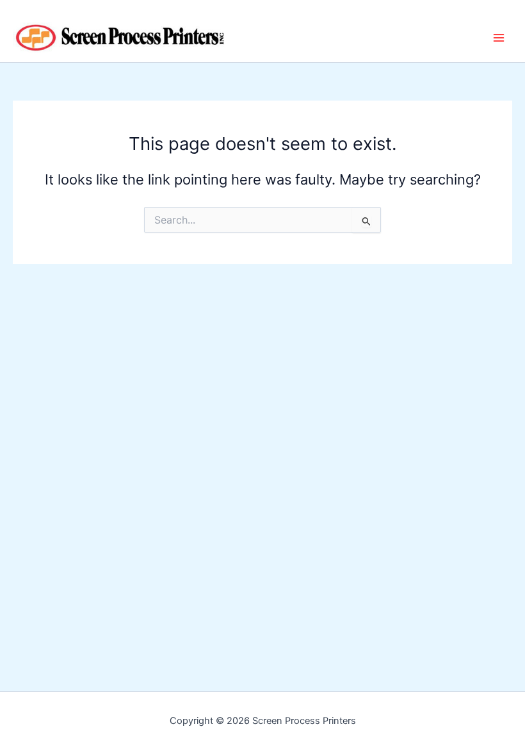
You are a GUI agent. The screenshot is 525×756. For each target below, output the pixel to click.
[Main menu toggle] (498, 37)
